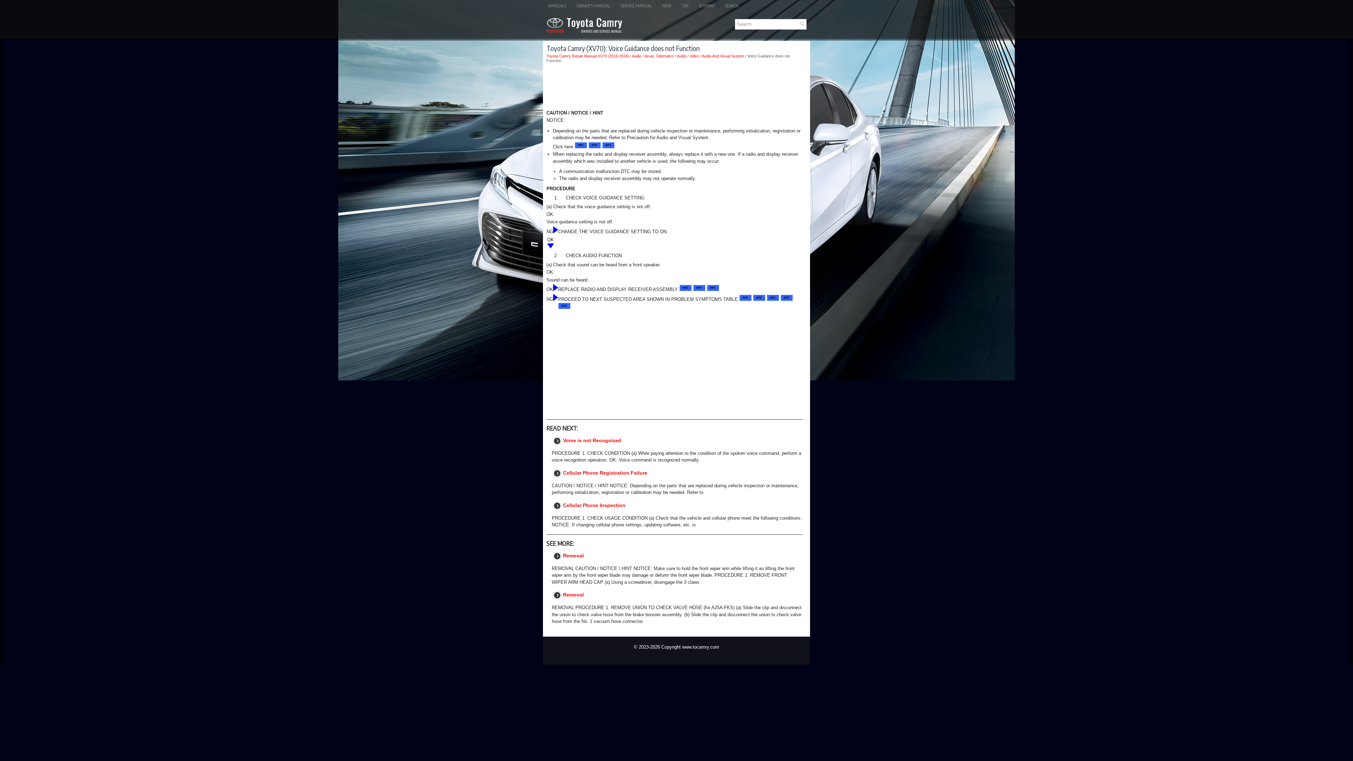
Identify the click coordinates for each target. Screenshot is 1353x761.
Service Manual (636, 5)
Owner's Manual (593, 5)
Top (685, 5)
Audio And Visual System (723, 56)
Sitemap (707, 5)
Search (732, 5)
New (666, 5)
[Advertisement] (674, 88)
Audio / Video (688, 56)
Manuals (557, 5)
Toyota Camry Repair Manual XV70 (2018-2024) (587, 56)
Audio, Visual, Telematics (653, 56)
